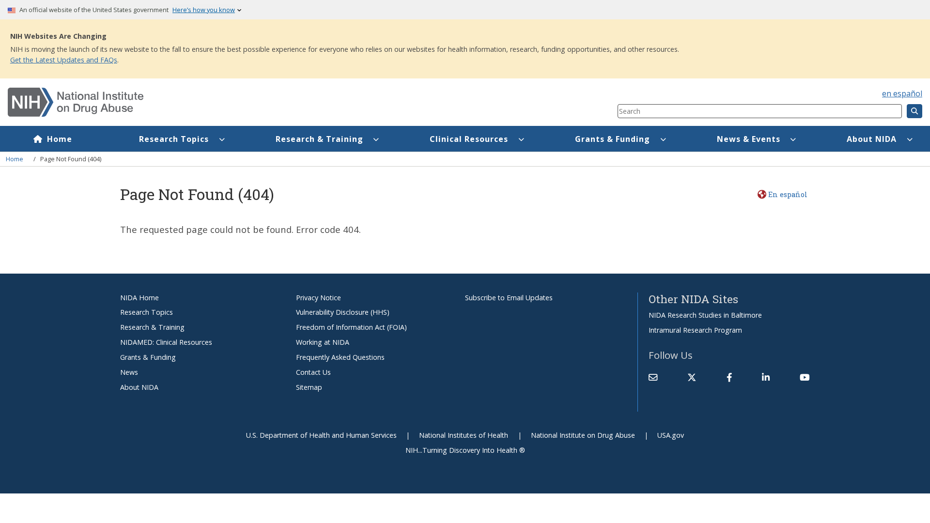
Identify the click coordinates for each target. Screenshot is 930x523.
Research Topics (174, 139)
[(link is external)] (691, 377)
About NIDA (872, 139)
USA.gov (670, 435)
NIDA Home (139, 297)
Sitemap (309, 387)
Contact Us (313, 372)
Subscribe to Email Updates (509, 297)
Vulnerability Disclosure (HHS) (342, 312)
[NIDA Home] (262, 102)
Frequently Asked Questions (340, 357)
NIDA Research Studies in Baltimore (705, 315)
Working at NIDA (322, 342)
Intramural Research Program (695, 330)
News (129, 372)
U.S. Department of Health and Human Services (321, 435)
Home (59, 139)
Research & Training (319, 139)
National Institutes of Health (463, 435)
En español (787, 194)
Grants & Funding (612, 139)
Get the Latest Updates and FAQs (63, 59)
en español (902, 93)
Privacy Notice (318, 297)
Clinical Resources (469, 139)
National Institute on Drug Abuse (583, 435)
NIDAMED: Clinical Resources (166, 342)
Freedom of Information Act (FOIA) (351, 327)
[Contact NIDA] (653, 377)
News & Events (748, 139)
